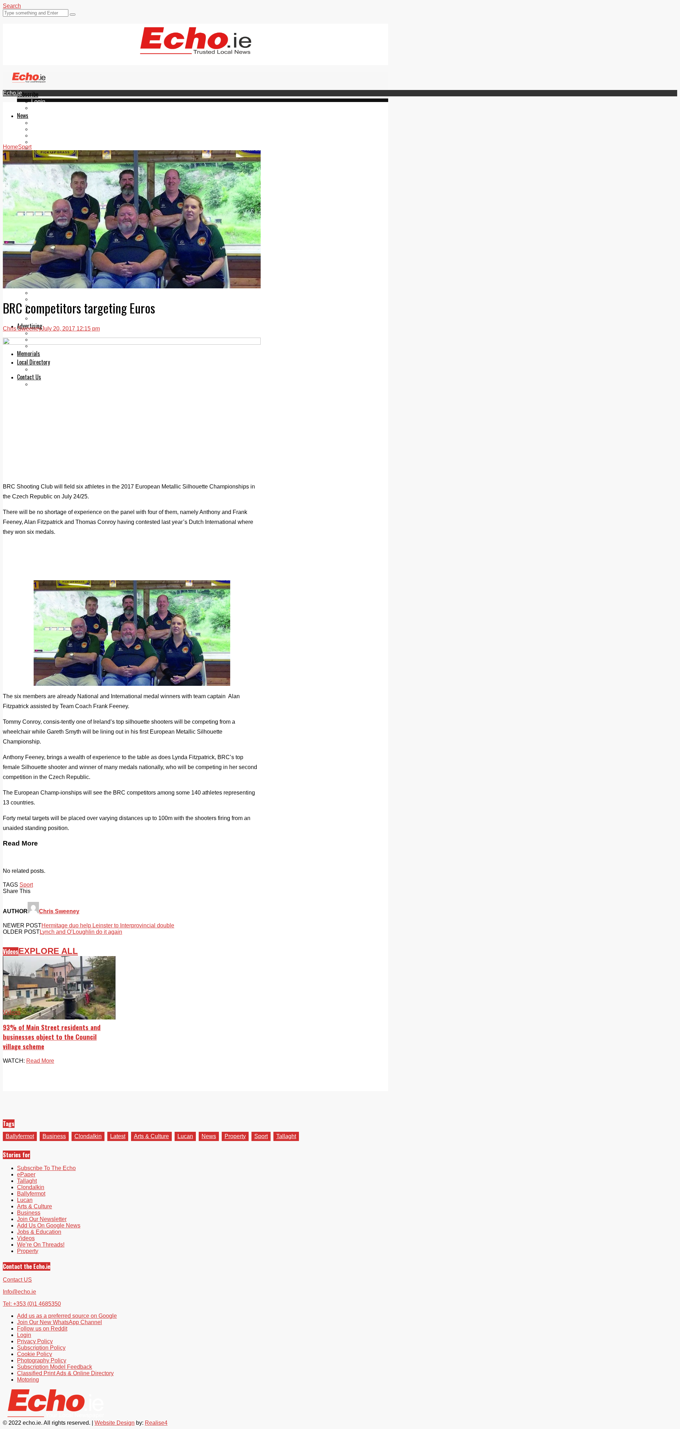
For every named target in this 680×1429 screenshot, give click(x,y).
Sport (26, 885)
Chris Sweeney (22, 329)
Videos (40, 148)
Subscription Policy (41, 1348)
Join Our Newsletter (42, 1219)
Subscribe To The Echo (46, 1168)
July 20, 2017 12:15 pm (70, 329)
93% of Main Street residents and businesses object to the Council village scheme (52, 1036)
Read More (40, 1061)
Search (12, 6)
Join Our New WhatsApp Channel (59, 1322)
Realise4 (156, 1423)
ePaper (40, 108)
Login (38, 101)
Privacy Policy (35, 1341)
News (22, 115)
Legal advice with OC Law (64, 318)
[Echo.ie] (195, 48)
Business (54, 1136)
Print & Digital (48, 333)
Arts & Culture (151, 1136)
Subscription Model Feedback (54, 1367)
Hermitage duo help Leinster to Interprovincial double (107, 925)
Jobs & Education (39, 1232)
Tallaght (41, 123)
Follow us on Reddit (42, 1329)
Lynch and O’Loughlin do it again (81, 932)
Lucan (39, 142)
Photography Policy (41, 1360)
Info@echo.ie (19, 1292)
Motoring (42, 293)
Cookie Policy (34, 1354)
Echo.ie (12, 93)
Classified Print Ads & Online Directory (65, 1373)
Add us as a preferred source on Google (67, 1316)
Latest (117, 1136)
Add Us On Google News (48, 1225)
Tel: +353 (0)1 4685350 (32, 1304)
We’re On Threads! (40, 1245)
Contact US (17, 1280)
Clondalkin (44, 129)
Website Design (115, 1423)
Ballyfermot (45, 135)
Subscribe (27, 94)
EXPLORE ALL (48, 951)
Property (235, 1136)
